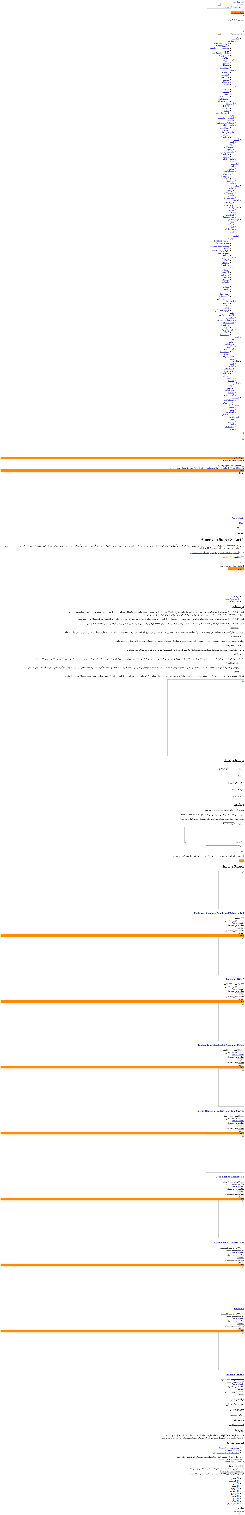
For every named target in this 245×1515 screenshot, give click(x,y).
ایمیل (241, 851)
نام (242, 847)
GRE (226, 110)
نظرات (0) (234, 601)
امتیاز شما (239, 823)
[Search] (243, 10)
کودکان (226, 63)
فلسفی (226, 92)
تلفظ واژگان (223, 55)
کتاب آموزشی (228, 60)
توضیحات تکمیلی (232, 599)
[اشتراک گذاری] (240, 1511)
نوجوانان (225, 65)
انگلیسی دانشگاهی (226, 118)
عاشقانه (225, 72)
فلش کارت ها (228, 132)
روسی (231, 210)
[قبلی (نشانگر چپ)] (243, 1513)
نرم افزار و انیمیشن (225, 123)
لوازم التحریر (233, 219)
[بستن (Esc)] (243, 1511)
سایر (232, 231)
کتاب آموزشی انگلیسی (220, 468)
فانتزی (226, 89)
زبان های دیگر (228, 217)
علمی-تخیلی (224, 96)
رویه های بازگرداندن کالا (229, 1448)
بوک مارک (229, 229)
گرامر (226, 51)
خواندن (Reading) (221, 43)
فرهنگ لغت (229, 147)
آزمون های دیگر (222, 113)
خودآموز (230, 149)
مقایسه (240, 533)
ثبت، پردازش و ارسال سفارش (226, 1452)
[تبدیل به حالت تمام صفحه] (238, 1511)
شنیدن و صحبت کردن (219, 48)
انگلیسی (235, 38)
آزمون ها (230, 104)
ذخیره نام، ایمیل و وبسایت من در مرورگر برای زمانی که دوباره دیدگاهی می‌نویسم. (206, 856)
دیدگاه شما (238, 842)
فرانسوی (235, 164)
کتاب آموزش (228, 198)
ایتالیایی (235, 200)
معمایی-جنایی (223, 101)
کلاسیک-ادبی (223, 99)
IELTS (226, 106)
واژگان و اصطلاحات (220, 53)
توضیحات (235, 596)
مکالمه (226, 58)
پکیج (232, 115)
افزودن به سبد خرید (236, 569)
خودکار (231, 224)
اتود (232, 227)
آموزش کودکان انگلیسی (199, 468)
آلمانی (236, 140)
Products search (237, 7)
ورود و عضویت (237, 12)
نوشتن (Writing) (222, 46)
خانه (242, 468)
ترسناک (225, 82)
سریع (241, 933)
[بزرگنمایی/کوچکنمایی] (235, 1511)
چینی (232, 212)
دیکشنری (230, 120)
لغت (232, 142)
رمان (231, 70)
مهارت (231, 41)
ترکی (237, 185)
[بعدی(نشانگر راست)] (240, 1513)
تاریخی (226, 80)
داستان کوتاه (228, 125)
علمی (226, 94)
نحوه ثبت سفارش (231, 1450)
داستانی (225, 84)
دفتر (232, 222)
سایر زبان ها (234, 207)
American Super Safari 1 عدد (232, 566)
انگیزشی (225, 75)
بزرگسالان (224, 67)
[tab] (120, 596)
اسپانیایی (230, 215)
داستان (231, 183)
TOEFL (225, 108)
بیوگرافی (225, 77)
